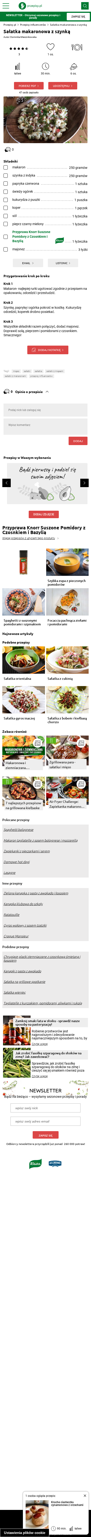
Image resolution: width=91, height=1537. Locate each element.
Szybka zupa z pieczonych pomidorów (67, 582)
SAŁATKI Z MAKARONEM (15, 376)
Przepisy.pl (10, 24)
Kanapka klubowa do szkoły (23, 904)
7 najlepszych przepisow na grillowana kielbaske (23, 805)
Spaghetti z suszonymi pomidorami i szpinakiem (22, 622)
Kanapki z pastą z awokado (22, 971)
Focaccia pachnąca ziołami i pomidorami (67, 622)
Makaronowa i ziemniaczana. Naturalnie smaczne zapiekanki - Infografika (22, 765)
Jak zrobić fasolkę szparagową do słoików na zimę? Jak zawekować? (48, 1055)
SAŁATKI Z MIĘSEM (54, 371)
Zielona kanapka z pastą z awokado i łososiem (36, 893)
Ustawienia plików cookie (24, 1533)
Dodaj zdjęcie (43, 514)
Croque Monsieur (16, 936)
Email (26, 263)
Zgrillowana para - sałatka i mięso (62, 764)
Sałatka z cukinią (60, 679)
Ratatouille (11, 915)
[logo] (30, 6)
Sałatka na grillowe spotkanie (24, 982)
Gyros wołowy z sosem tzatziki (25, 925)
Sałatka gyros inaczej (19, 718)
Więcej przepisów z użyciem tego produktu (28, 538)
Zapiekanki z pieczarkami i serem (27, 851)
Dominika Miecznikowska (23, 37)
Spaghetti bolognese (18, 830)
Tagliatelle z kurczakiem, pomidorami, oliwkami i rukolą (43, 1003)
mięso (16, 371)
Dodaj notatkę (49, 350)
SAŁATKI (27, 371)
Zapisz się (45, 1135)
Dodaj (78, 441)
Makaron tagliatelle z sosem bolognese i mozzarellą (40, 840)
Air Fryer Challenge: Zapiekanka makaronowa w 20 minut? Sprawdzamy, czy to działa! (67, 804)
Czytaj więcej (40, 1044)
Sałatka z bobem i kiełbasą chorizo (67, 720)
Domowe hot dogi (16, 862)
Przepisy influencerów (33, 24)
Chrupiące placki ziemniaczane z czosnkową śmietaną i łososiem (42, 958)
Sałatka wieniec (14, 992)
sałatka (38, 371)
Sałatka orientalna (17, 679)
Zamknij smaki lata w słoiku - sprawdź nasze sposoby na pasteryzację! (47, 1023)
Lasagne (9, 873)
